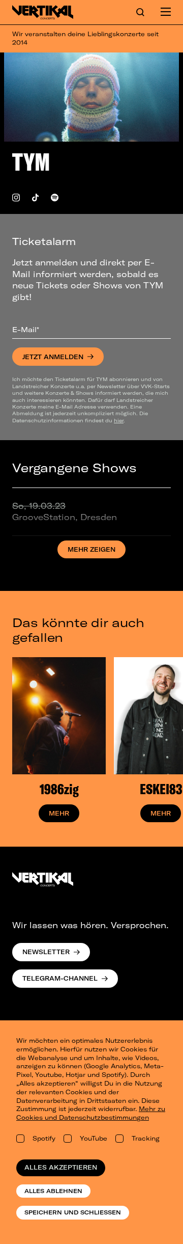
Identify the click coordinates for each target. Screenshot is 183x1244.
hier (119, 420)
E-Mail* (25, 329)
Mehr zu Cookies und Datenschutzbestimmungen (90, 1113)
